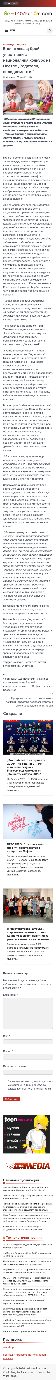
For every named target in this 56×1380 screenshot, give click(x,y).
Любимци (8, 44)
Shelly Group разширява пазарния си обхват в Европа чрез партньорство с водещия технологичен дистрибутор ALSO (26, 1312)
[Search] (50, 30)
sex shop (8, 1347)
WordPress (9, 1375)
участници (28, 665)
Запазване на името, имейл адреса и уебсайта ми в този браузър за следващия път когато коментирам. (30, 1085)
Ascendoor (27, 1372)
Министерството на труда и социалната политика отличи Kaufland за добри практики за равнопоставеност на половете (28, 934)
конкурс (18, 662)
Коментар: (10, 994)
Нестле (28, 662)
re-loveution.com (36, 1368)
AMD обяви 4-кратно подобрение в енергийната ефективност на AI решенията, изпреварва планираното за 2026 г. (27, 1323)
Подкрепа (21, 44)
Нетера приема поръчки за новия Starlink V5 (25, 1331)
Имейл (8, 1051)
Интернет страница (14, 1066)
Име (6, 1036)
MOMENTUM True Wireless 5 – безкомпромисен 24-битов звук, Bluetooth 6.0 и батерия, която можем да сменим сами (27, 1281)
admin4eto (10, 77)
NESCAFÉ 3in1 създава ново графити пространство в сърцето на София (25, 848)
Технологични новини (24, 1238)
